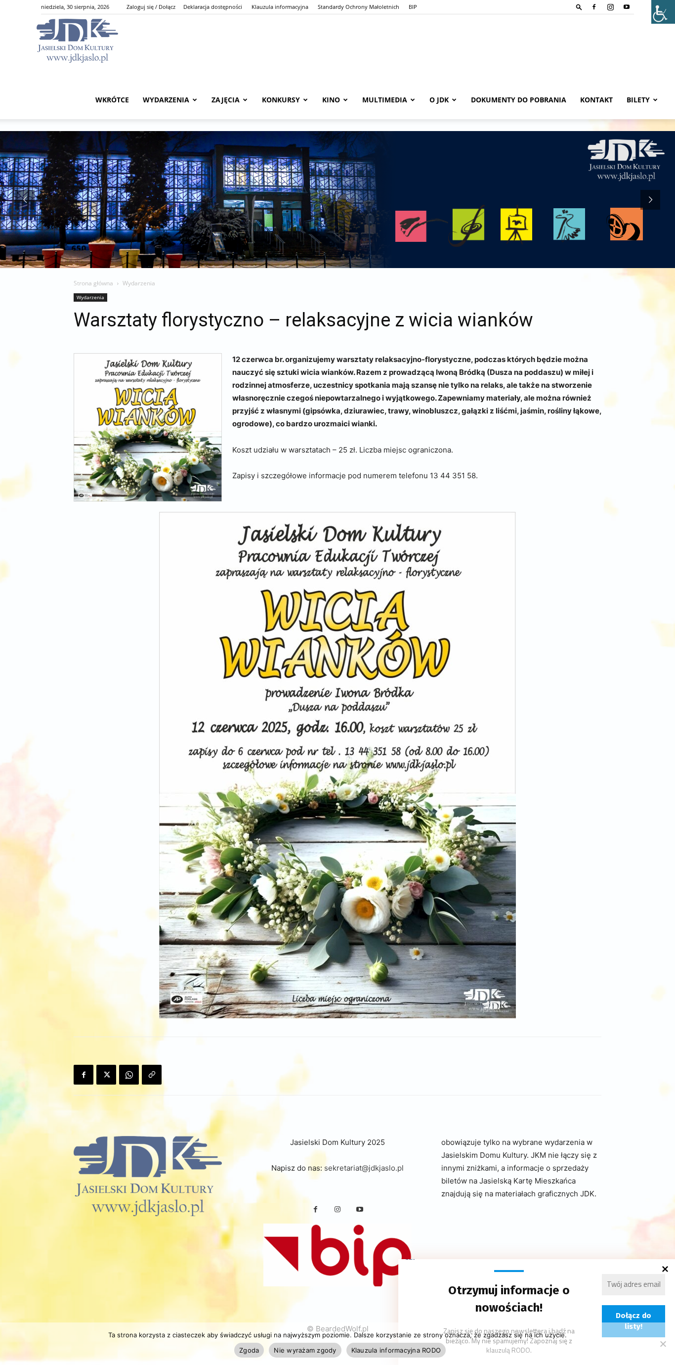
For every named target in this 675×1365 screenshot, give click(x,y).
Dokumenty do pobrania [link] (518, 99)
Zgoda (249, 1350)
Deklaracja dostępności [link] (212, 6)
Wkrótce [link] (112, 99)
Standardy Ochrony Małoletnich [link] (358, 6)
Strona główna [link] (93, 283)
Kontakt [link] (596, 99)
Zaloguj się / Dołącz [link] (151, 6)
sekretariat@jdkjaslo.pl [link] (364, 1168)
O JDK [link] (439, 99)
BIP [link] (413, 6)
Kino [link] (331, 99)
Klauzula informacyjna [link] (280, 6)
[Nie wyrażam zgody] (663, 1344)
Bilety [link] (638, 99)
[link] (579, 6)
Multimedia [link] (384, 99)
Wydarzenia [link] (166, 99)
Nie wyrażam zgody (305, 1350)
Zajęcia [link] (225, 99)
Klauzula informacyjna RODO (396, 1350)
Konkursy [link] (281, 99)
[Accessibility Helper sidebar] (663, 12)
